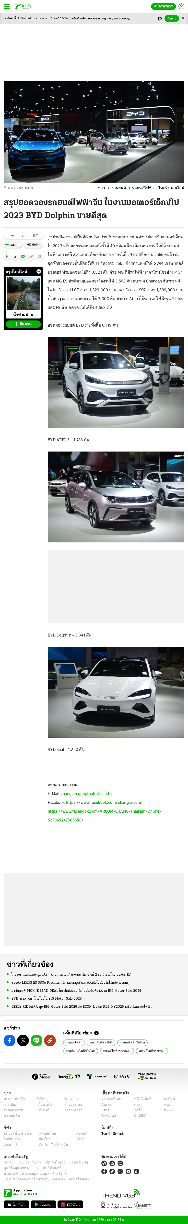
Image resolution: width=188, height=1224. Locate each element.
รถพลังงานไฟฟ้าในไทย (160, 1042)
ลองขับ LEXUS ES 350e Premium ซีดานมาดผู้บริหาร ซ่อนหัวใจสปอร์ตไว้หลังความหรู (70, 982)
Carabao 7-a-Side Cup (53, 1145)
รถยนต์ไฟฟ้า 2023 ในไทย (146, 1050)
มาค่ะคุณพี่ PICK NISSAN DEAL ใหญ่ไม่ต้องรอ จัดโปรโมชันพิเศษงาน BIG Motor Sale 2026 (76, 990)
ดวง (136, 1104)
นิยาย (105, 1110)
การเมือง (10, 1104)
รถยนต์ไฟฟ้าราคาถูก (111, 1050)
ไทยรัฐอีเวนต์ (111, 1134)
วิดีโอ (136, 1110)
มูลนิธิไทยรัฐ (73, 1162)
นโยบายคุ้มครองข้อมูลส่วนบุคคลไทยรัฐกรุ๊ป (32, 1173)
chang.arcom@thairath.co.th (86, 793)
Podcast (168, 1110)
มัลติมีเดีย (139, 1116)
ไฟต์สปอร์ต (11, 1139)
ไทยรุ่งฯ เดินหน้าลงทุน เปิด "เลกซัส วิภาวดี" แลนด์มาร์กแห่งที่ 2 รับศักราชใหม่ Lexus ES (71, 974)
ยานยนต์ (125, 188)
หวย (165, 1104)
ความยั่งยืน (11, 1116)
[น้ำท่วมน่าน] (23, 293)
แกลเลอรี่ (10, 1145)
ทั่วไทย (40, 1099)
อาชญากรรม (12, 1110)
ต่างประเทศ (71, 1104)
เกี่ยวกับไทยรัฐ (51, 1162)
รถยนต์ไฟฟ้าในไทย (129, 1042)
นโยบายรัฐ (42, 1104)
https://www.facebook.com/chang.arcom (103, 802)
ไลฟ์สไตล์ (107, 1116)
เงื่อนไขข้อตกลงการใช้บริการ (23, 1179)
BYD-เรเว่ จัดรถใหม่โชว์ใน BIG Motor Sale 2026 (47, 998)
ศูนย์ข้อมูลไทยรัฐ (15, 1168)
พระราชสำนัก (13, 1099)
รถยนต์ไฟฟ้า (147, 188)
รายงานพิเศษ (110, 1099)
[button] (7, 256)
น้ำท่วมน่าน (23, 315)
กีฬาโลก (41, 1139)
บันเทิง (105, 1104)
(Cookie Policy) (121, 18)
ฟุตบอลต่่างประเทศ (16, 1133)
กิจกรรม (9, 1162)
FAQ (32, 1168)
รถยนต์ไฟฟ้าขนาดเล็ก (79, 1050)
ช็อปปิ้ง (106, 1127)
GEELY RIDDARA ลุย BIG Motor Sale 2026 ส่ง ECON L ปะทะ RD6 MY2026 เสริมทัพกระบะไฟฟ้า (82, 1006)
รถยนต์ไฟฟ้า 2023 (99, 1042)
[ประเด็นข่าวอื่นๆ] (38, 271)
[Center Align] (183, 18)
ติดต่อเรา (52, 1179)
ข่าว (109, 188)
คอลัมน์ (167, 1099)
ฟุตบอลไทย (43, 1133)
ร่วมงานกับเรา (28, 1162)
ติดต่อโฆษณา (71, 1179)
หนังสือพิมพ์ (141, 1099)
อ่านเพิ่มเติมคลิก (87, 18)
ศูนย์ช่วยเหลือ (48, 1168)
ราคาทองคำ (72, 1110)
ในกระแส (70, 1099)
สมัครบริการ (164, 6)
